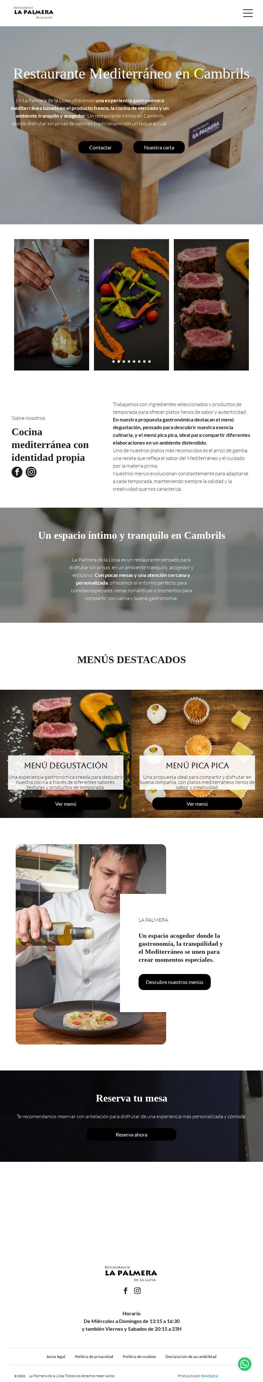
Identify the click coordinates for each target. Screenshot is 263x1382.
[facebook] (17, 473)
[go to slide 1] (113, 361)
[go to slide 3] (124, 361)
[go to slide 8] (149, 361)
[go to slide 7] (144, 361)
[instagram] (31, 473)
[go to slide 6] (139, 361)
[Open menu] (248, 13)
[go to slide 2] (118, 361)
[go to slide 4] (129, 361)
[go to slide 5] (134, 361)
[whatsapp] (244, 1364)
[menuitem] (56, 1356)
